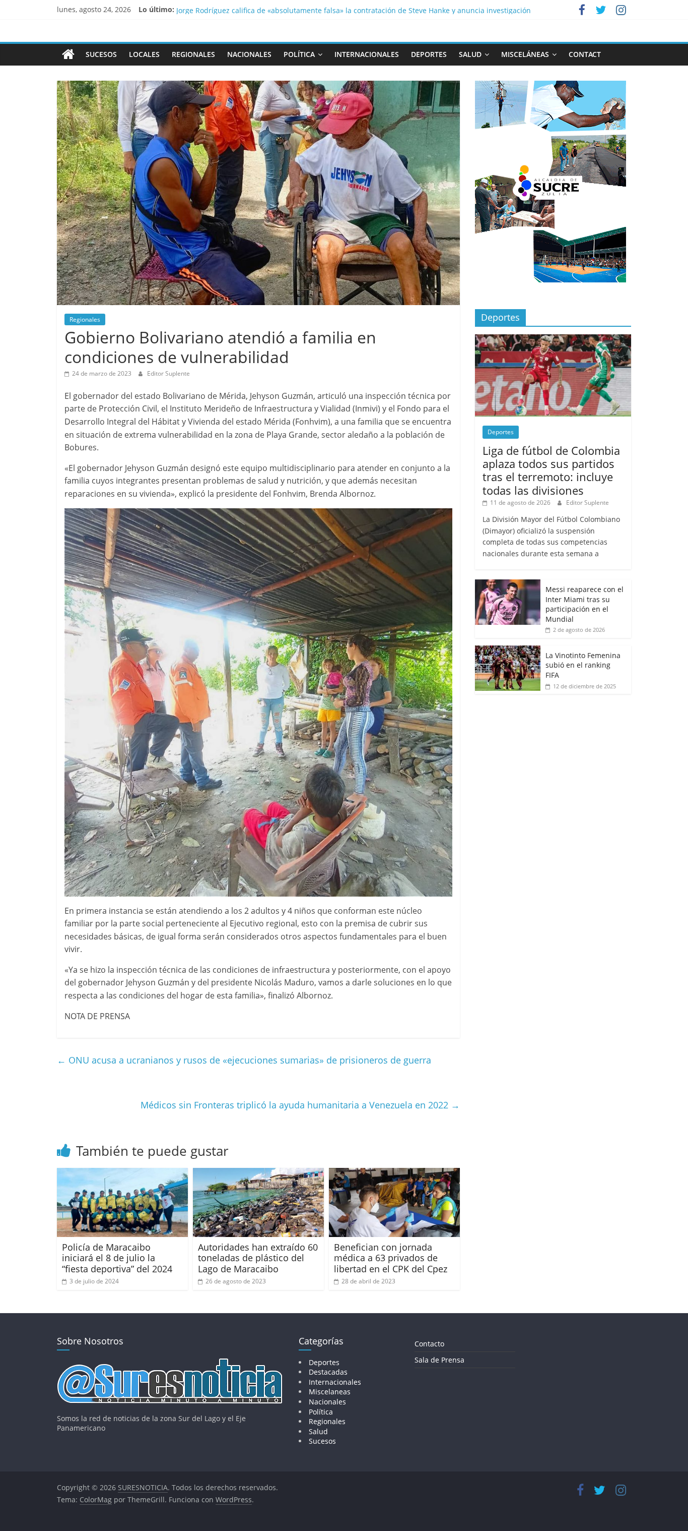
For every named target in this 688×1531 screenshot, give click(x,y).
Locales (144, 54)
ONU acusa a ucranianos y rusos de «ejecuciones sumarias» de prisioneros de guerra (244, 1060)
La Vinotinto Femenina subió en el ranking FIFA (583, 665)
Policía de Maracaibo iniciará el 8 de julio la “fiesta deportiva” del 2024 (117, 1258)
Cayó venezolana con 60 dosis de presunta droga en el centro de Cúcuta (298, 9)
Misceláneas (525, 54)
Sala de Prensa (439, 1360)
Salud (470, 54)
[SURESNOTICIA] (68, 54)
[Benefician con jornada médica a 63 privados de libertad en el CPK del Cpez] (394, 1174)
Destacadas (328, 1372)
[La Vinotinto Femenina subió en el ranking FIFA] (507, 651)
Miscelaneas (330, 1391)
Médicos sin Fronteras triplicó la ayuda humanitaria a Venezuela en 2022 (300, 1105)
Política (299, 54)
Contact (585, 54)
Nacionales (249, 54)
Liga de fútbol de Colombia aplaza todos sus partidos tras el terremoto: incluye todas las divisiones (551, 470)
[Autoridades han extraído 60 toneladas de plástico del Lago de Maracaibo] (258, 1174)
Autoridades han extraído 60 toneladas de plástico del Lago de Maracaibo (258, 1258)
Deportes (429, 54)
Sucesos (101, 54)
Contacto (429, 1343)
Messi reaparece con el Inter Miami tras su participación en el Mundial (584, 604)
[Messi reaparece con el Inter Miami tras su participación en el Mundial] (507, 585)
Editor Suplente (168, 373)
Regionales (193, 54)
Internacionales (366, 54)
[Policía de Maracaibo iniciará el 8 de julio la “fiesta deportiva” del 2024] (122, 1174)
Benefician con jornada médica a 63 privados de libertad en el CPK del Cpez (390, 1258)
